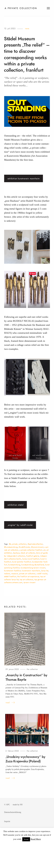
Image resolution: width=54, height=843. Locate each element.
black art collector (28, 553)
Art (44, 550)
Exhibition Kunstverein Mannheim (24, 178)
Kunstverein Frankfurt (12, 570)
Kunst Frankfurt (33, 559)
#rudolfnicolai (24, 547)
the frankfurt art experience (28, 576)
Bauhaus (16, 553)
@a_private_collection (17, 544)
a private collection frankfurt (31, 550)
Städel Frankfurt (10, 576)
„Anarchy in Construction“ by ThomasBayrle (26, 677)
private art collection (27, 573)
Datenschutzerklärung (12, 812)
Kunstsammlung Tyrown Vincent (33, 567)
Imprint (7, 821)
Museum (14, 573)
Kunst (24, 559)
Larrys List (44, 570)
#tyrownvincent (37, 547)
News (27, 28)
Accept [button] (26, 839)
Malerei (7, 573)
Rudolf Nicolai (42, 573)
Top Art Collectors (26, 579)
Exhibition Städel (16, 504)
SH (21, 804)
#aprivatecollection (35, 544)
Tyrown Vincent (29, 582)
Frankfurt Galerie (32, 556)
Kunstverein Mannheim (31, 570)
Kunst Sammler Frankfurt (21, 561)
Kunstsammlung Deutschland (32, 564)
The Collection (32, 669)
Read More (36, 839)
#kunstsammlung (11, 547)
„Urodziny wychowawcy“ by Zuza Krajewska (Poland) (25, 758)
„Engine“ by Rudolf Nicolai (20, 525)
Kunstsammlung (14, 564)
